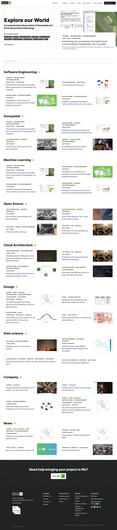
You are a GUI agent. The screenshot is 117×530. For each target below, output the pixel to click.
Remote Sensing (39, 358)
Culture (13, 447)
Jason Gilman (76, 38)
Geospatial (66, 36)
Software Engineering (89, 36)
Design (15, 292)
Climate (16, 36)
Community (8, 39)
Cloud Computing (23, 266)
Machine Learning (25, 36)
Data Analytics (17, 39)
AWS (72, 225)
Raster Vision (28, 39)
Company (17, 226)
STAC (46, 39)
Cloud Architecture (27, 250)
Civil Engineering (38, 39)
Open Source (8, 36)
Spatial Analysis (44, 36)
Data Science (10, 341)
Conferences (66, 447)
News (27, 429)
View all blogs (8, 44)
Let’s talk (56, 476)
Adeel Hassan (67, 38)
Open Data (35, 36)
